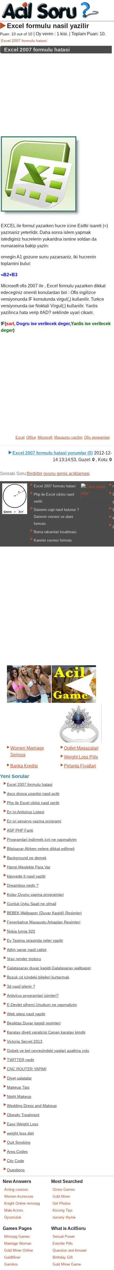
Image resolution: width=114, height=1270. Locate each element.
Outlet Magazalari (81, 748)
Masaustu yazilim (68, 437)
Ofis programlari (97, 437)
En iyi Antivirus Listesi (25, 812)
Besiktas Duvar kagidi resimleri (34, 1023)
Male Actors (13, 1210)
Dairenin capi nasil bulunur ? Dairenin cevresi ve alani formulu (56, 517)
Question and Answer (70, 1250)
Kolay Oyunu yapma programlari (35, 895)
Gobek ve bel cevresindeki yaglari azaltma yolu (48, 1051)
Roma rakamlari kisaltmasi (55, 532)
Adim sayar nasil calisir (27, 950)
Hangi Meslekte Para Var (28, 867)
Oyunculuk (12, 1217)
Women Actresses (18, 1196)
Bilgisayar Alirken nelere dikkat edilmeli (40, 849)
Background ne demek (26, 858)
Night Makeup (19, 1096)
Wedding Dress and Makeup (32, 1106)
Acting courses (16, 1189)
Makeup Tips (18, 1087)
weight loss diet (20, 1133)
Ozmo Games (64, 1189)
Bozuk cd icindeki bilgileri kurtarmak (38, 977)
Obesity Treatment (23, 1115)
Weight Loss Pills (81, 757)
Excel (20, 437)
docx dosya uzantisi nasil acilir (33, 794)
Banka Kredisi (24, 766)
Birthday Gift (63, 1257)
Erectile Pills (63, 1243)
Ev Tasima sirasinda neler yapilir (35, 940)
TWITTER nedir (20, 1060)
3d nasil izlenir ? (21, 986)
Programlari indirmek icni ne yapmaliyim (42, 839)
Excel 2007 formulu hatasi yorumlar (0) (52, 453)
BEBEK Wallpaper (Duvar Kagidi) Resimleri (44, 913)
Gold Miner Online (18, 1250)
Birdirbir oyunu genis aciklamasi (58, 473)
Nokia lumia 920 (21, 931)
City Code (15, 1161)
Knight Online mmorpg (22, 1203)
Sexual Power (64, 1236)
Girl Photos (62, 1203)
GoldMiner (12, 1257)
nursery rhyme (64, 1217)
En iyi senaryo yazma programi (34, 821)
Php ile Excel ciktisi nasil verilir (33, 803)
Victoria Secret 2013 (24, 1041)
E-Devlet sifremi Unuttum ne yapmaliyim (42, 1005)
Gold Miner (61, 1196)
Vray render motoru (24, 959)
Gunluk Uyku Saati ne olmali (31, 904)
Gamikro (11, 1264)
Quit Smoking (18, 1142)
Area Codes (17, 1152)
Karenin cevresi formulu (53, 540)
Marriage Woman (17, 1243)
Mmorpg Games (17, 1236)
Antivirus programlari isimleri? (33, 996)
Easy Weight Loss (22, 1124)
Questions (16, 1170)
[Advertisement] (56, 93)
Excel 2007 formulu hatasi (23, 40)
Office (31, 437)
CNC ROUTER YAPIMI (26, 1069)
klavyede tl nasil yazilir (26, 876)
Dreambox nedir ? (22, 885)
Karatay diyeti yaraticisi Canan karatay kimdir (46, 1032)
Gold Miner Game (67, 1264)
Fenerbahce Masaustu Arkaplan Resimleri (43, 922)
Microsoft (45, 437)
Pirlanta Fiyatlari (80, 766)
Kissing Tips (62, 1210)
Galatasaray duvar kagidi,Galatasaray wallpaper (49, 968)
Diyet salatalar (19, 1078)
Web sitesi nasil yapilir (26, 1014)
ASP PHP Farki (20, 830)
